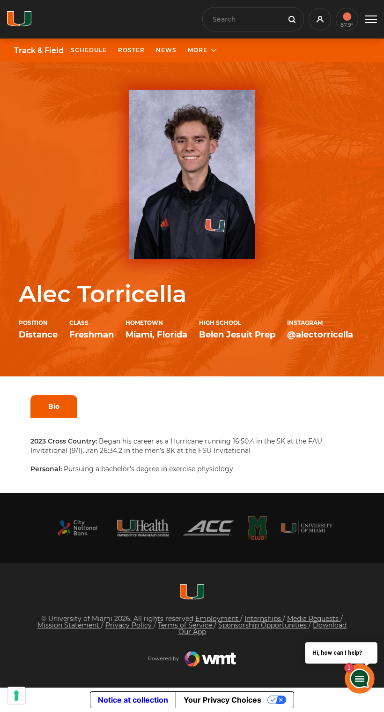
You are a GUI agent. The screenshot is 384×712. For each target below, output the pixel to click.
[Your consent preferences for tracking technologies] (16, 695)
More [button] (197, 50)
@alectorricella (320, 334)
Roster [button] (131, 50)
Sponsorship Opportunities (263, 625)
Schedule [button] (89, 50)
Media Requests (313, 618)
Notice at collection (133, 699)
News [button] (166, 50)
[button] (371, 19)
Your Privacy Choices (222, 699)
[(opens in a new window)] (77, 527)
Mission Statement (69, 625)
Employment (217, 618)
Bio (53, 406)
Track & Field (39, 50)
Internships (263, 618)
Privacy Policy (129, 625)
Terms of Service (186, 625)
